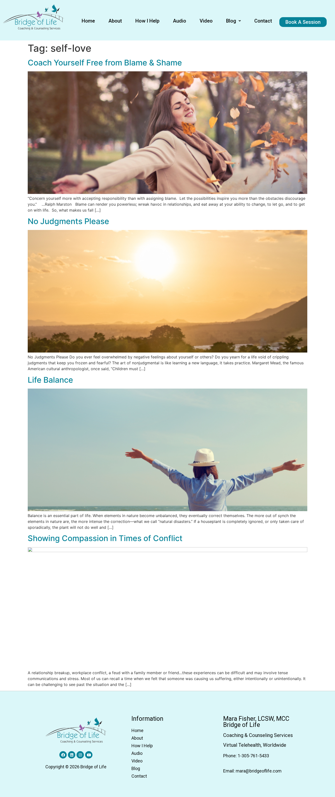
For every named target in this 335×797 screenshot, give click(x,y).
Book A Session (303, 22)
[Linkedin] (71, 755)
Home (88, 21)
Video (206, 21)
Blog (231, 21)
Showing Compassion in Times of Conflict (105, 538)
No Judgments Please (68, 221)
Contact (263, 21)
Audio (179, 21)
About (115, 21)
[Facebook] (63, 755)
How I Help (147, 21)
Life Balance (50, 380)
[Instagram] (80, 755)
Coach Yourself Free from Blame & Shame (105, 62)
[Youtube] (88, 755)
